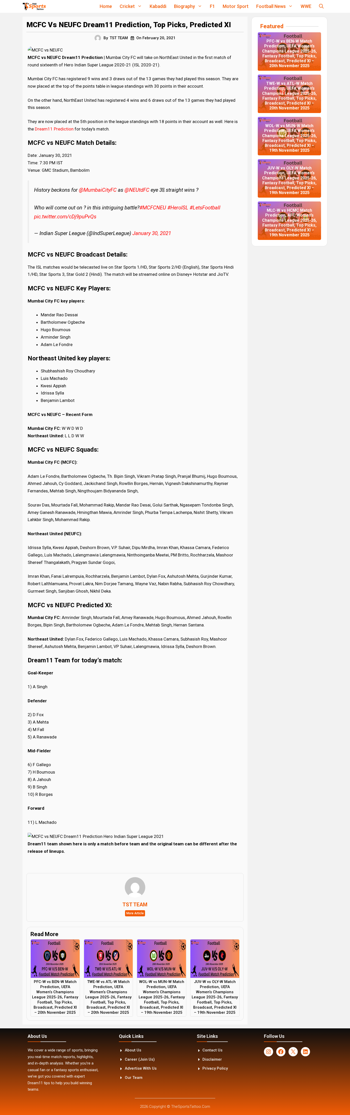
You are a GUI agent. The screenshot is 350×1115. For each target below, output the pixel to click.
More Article (135, 913)
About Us (133, 1050)
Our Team (133, 1077)
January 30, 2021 (151, 233)
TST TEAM (119, 38)
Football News (271, 6)
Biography (184, 6)
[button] (321, 6)
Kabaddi (158, 6)
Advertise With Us (141, 1068)
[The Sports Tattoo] (34, 6)
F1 (212, 6)
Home (106, 6)
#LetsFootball (205, 208)
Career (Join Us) (140, 1059)
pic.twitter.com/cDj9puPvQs (65, 217)
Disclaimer (212, 1059)
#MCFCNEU (152, 208)
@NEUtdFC (137, 190)
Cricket (127, 6)
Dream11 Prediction (54, 128)
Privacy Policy (215, 1068)
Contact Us (212, 1050)
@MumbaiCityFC (98, 190)
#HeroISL (177, 208)
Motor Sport (236, 6)
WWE (306, 6)
